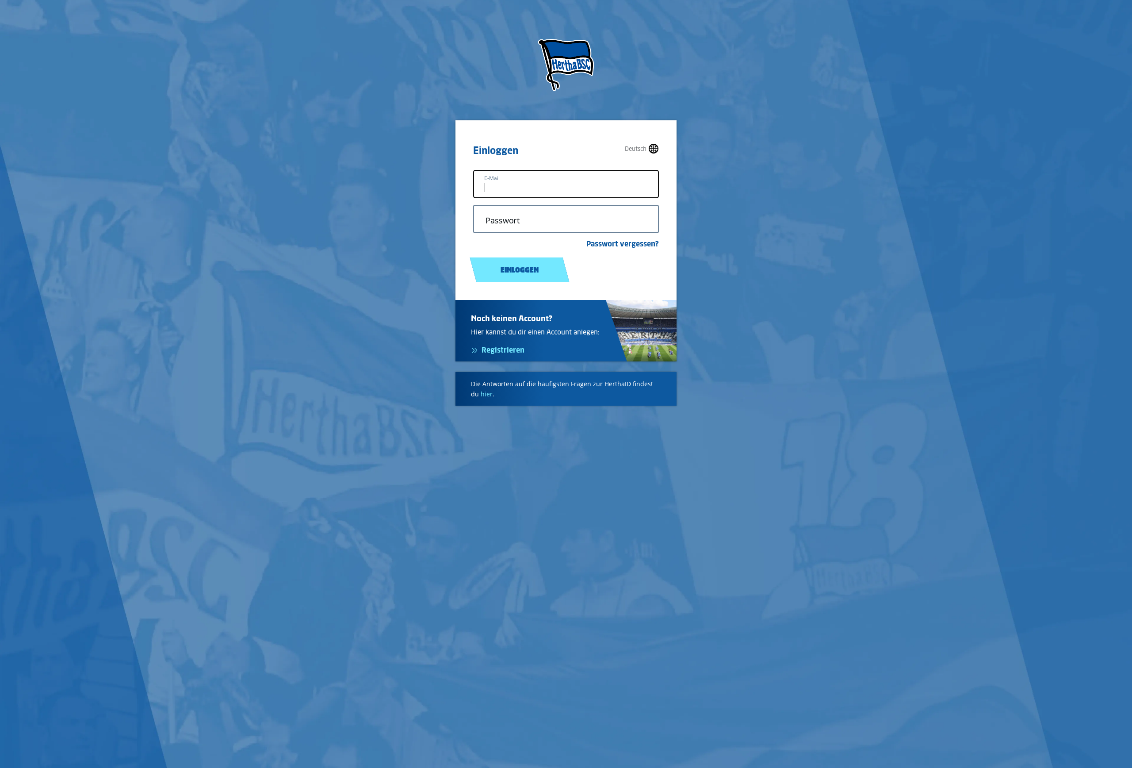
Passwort (503, 220)
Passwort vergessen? (622, 244)
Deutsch (635, 149)
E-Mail (492, 178)
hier (487, 394)
